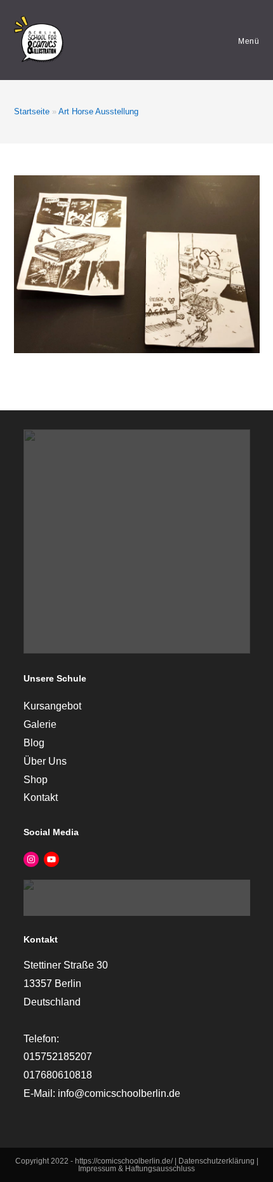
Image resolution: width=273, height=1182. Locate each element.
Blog (33, 742)
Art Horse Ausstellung (98, 111)
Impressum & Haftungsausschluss (136, 1168)
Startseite (32, 111)
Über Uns (45, 761)
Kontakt (40, 797)
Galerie (40, 724)
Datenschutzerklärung (217, 1161)
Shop (35, 779)
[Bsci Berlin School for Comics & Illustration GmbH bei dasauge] (136, 897)
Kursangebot (52, 706)
